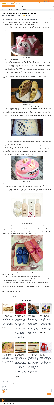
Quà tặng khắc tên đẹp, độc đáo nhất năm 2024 (33, 355)
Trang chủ (15, 6)
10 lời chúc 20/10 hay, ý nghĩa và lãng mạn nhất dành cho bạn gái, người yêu (7, 316)
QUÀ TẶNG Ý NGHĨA (38, 6)
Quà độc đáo (9, 9)
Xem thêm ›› (4, 327)
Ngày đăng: (5, 15)
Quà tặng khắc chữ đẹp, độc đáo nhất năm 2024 (20, 355)
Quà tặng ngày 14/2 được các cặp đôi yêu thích (20, 316)
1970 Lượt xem (17, 15)
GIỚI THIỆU (21, 6)
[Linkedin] (11, 297)
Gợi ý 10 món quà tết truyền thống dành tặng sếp (45, 316)
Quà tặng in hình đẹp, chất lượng (44, 355)
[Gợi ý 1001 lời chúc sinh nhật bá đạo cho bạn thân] (8, 3)
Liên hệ (31, 6)
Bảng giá (26, 6)
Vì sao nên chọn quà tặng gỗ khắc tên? (7, 355)
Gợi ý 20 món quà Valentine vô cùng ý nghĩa (32, 316)
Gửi (49, 393)
